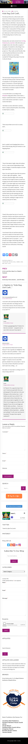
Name (4, 453)
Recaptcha (5, 619)
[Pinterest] (14, 544)
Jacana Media (7, 732)
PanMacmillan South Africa (11, 727)
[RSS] (11, 544)
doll (14, 261)
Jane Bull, (12, 43)
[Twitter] (8, 544)
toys (9, 263)
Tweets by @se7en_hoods (9, 528)
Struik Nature (6, 726)
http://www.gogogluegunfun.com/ (9, 297)
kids (22, 261)
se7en (5, 321)
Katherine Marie (5, 343)
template (4, 95)
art (8, 261)
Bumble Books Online (9, 730)
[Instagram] (19, 544)
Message (5, 598)
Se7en (19, 740)
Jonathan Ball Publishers (10, 721)
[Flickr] (16, 544)
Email (4, 460)
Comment (5, 432)
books (11, 261)
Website (4, 468)
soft (6, 263)
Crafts (10, 260)
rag (3, 263)
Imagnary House (7, 729)
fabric (18, 261)
